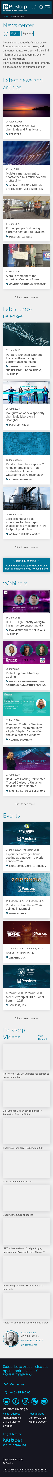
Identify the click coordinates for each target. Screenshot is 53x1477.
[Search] (41, 7)
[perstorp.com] (16, 8)
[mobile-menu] (47, 7)
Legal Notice (12, 1434)
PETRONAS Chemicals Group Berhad (25, 1469)
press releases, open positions (26, 1369)
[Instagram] (25, 1401)
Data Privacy (12, 1439)
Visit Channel (42, 1038)
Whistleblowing (14, 1445)
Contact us (17, 1384)
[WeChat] (34, 1401)
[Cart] (34, 7)
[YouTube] (44, 1401)
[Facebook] (15, 1401)
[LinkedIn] (6, 1401)
